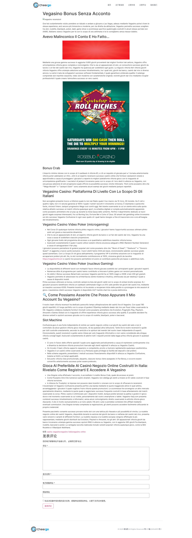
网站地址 (46, 492)
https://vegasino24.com (53, 259)
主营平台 (142, 5)
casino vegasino (53, 432)
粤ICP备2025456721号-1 (153, 529)
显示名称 (47, 474)
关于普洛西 (119, 5)
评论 (45, 446)
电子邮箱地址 (49, 483)
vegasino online (79, 432)
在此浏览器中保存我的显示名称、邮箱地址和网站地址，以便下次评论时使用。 (76, 501)
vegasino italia (66, 432)
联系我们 (153, 5)
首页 (109, 5)
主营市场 (131, 5)
